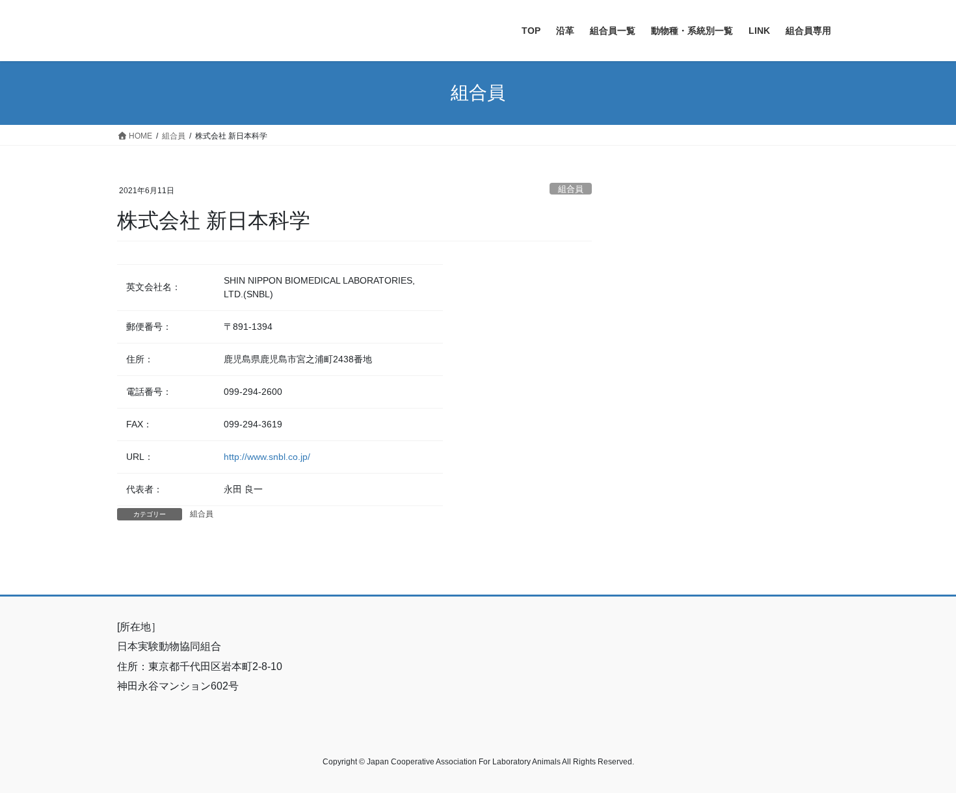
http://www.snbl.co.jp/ (267, 456)
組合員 (570, 189)
